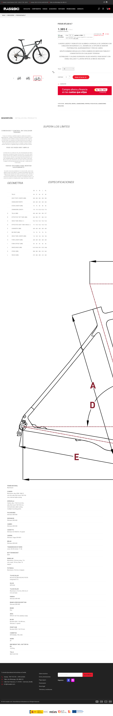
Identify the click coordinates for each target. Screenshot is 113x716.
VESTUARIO (61, 9)
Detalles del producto (26, 118)
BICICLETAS (27, 9)
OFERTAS (87, 103)
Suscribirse (87, 675)
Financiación (42, 683)
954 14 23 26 (38, 2)
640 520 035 (45, 2)
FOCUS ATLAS (93, 103)
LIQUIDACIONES (80, 103)
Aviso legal (42, 686)
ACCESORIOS (53, 9)
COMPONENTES (36, 9)
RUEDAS (45, 9)
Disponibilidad (98, 34)
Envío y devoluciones (44, 676)
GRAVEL (74, 103)
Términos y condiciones (45, 689)
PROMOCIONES (71, 9)
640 (19, 676)
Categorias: (61, 103)
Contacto (80, 9)
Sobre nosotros (43, 673)
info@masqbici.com (9, 684)
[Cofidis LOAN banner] (85, 90)
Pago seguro (42, 680)
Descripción (7, 118)
